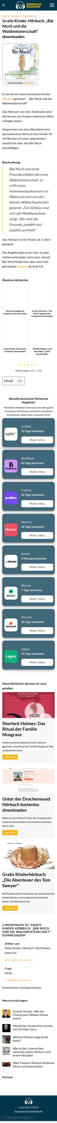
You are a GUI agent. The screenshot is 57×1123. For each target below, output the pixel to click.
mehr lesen (10, 757)
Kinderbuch (30, 16)
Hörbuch (29, 82)
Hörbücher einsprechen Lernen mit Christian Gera (33, 1027)
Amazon (22, 266)
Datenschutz (35, 1111)
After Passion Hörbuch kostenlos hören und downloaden (34, 1064)
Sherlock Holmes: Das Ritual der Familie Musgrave (23, 729)
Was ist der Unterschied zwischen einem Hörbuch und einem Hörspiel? (32, 1052)
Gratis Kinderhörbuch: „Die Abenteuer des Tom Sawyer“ (26, 880)
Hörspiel (7, 98)
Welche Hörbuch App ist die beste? (30, 1038)
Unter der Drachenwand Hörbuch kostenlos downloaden (26, 804)
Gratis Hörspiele (12, 16)
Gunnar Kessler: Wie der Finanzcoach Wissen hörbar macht (30, 1015)
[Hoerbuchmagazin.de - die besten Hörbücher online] (28, 5)
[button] (3, 5)
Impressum (21, 1111)
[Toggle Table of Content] (18, 380)
